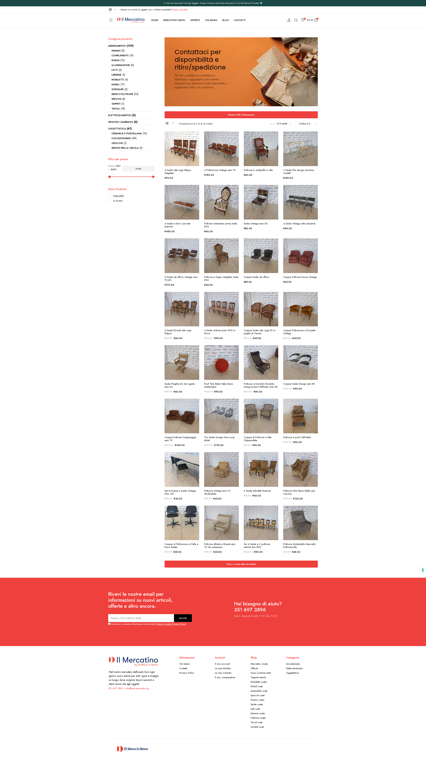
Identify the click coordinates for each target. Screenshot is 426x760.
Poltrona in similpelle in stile (258, 170)
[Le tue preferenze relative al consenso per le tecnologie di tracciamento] (423, 570)
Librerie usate (258, 713)
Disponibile (118, 196)
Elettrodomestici (119, 115)
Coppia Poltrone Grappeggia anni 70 (180, 438)
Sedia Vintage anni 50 (256, 223)
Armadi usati (257, 727)
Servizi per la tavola (125, 148)
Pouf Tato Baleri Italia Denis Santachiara (218, 385)
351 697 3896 (115, 688)
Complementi (119, 55)
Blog (225, 20)
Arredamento (117, 45)
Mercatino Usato (174, 20)
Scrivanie (117, 89)
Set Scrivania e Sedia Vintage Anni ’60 (180, 492)
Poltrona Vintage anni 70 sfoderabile (217, 492)
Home (154, 20)
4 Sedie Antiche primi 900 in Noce (219, 332)
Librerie (116, 74)
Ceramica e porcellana (126, 133)
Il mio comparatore (225, 677)
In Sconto (117, 200)
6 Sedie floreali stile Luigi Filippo (178, 332)
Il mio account (222, 664)
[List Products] (172, 123)
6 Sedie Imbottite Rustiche (257, 491)
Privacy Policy (186, 673)
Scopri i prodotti (180, 9)
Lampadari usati (259, 691)
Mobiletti (117, 79)
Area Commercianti (261, 673)
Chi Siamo (211, 20)
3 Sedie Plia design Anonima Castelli (298, 171)
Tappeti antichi (258, 677)
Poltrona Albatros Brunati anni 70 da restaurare (219, 545)
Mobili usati (257, 686)
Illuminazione (120, 65)
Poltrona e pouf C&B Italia (297, 437)
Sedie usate (257, 704)
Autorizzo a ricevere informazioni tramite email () (148, 624)
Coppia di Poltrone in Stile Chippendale (258, 438)
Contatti (240, 20)
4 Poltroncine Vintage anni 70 (220, 170)
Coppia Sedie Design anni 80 (299, 384)
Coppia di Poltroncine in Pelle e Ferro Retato (181, 545)
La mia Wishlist (223, 668)
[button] (112, 9)
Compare (196, 150)
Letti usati (255, 709)
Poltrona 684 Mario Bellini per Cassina (299, 492)
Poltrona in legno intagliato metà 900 (221, 278)
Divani (115, 60)
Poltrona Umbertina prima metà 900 (220, 225)
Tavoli (115, 108)
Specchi (116, 99)
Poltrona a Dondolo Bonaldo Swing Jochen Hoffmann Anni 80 (261, 385)
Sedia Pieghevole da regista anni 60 (180, 385)
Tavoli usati (256, 722)
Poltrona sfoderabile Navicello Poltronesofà (299, 545)
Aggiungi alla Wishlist (196, 136)
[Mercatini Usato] (131, 20)
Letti (114, 70)
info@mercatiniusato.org (137, 688)
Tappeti (116, 103)
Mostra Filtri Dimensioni (241, 115)
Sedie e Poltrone (122, 94)
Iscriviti (183, 618)
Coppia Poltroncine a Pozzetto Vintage (299, 332)
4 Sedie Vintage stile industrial (299, 223)
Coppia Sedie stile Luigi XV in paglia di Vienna (259, 332)
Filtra (138, 168)
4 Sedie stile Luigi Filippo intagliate (178, 171)
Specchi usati (258, 695)
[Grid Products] (167, 123)
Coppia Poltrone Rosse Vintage (300, 277)
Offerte (195, 20)
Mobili (115, 84)
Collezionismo (121, 138)
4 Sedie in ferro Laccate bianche (177, 225)
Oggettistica (117, 128)
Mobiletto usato (259, 682)
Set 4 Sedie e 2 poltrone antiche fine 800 (257, 545)
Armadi (116, 50)
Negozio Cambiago (120, 122)
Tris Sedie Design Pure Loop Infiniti (219, 438)
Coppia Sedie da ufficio (256, 277)
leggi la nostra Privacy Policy (171, 624)
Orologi (117, 143)
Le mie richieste (223, 673)
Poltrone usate (258, 718)
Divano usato (257, 700)
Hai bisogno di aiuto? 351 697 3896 (258, 606)
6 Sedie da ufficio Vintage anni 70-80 (181, 278)
